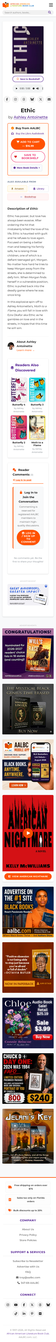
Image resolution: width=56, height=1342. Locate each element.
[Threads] (40, 1305)
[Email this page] (49, 99)
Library (40, 188)
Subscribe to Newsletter (28, 1261)
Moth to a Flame (37, 444)
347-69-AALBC (29, 1282)
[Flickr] (40, 1314)
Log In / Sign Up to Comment (28, 537)
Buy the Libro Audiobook (30, 133)
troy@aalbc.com (29, 1277)
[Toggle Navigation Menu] (51, 5)
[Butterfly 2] (19, 428)
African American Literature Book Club (28, 1333)
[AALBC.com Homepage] (18, 5)
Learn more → (26, 350)
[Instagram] (8, 1305)
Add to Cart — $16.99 (30, 143)
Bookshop (30, 197)
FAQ (28, 1272)
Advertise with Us (28, 1266)
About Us (28, 1229)
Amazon (19, 188)
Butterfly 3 (37, 404)
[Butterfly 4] (19, 390)
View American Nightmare (30, 876)
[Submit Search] (49, 12)
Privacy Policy (28, 1234)
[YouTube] (16, 1305)
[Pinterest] (32, 1314)
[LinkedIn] (24, 1314)
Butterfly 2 (18, 442)
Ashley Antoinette (31, 117)
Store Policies (28, 1240)
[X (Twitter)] (32, 1305)
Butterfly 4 (18, 404)
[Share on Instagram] (15, 99)
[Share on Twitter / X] (40, 99)
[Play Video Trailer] (28, 833)
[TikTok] (16, 1314)
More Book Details (27, 168)
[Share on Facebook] (7, 99)
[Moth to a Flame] (37, 428)
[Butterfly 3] (37, 390)
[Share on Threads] (24, 99)
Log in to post (23, 480)
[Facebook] (24, 1305)
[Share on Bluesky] (32, 99)
